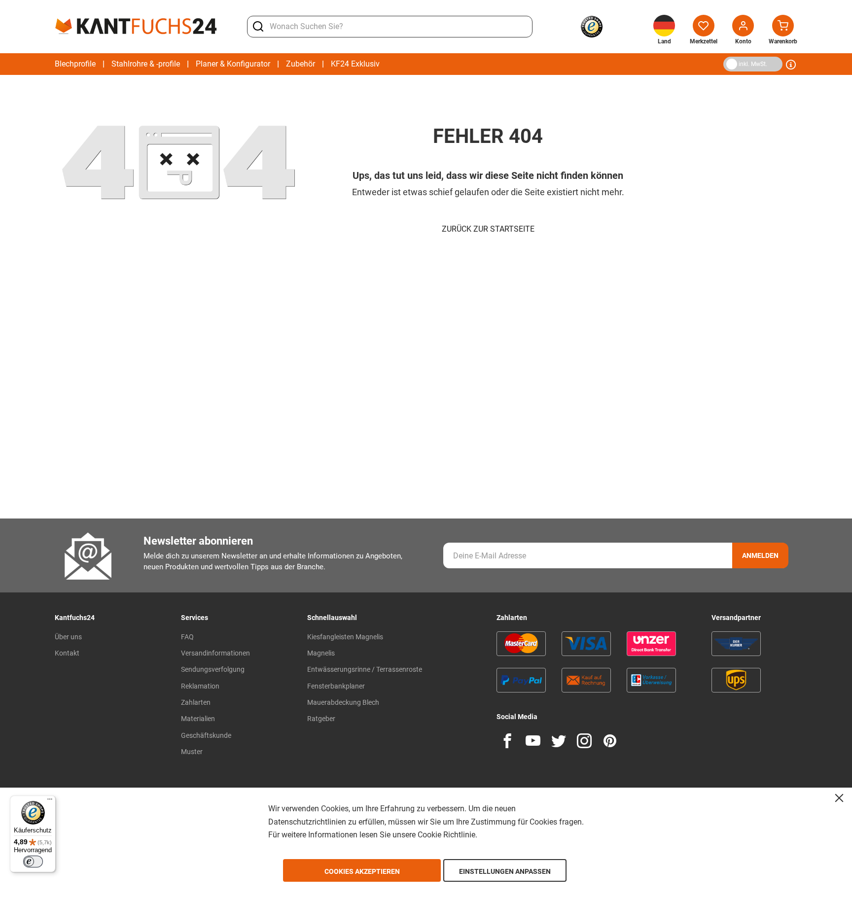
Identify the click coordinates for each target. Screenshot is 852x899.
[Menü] (50, 801)
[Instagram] (584, 741)
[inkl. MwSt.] (725, 63)
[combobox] (389, 26)
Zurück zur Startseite (488, 229)
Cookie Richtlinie (446, 834)
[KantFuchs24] (136, 26)
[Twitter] (558, 741)
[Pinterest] (610, 741)
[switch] (33, 861)
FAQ (187, 637)
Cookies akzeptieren (362, 871)
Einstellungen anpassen (505, 871)
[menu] (217, 64)
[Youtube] (533, 741)
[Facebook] (507, 741)
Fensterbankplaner (336, 686)
